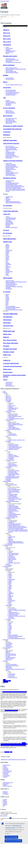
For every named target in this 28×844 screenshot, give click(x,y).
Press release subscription (10, 343)
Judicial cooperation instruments (13, 160)
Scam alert (5, 776)
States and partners (9, 238)
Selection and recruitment (11, 102)
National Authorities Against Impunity (13, 202)
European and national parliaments (13, 307)
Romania (7, 270)
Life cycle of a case (10, 146)
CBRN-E (8, 216)
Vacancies (8, 100)
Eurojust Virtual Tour (10, 79)
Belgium (7, 245)
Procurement (7, 87)
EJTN (7, 302)
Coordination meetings (10, 152)
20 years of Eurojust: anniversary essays (14, 84)
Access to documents (9, 108)
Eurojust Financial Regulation (12, 72)
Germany (8, 256)
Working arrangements (10, 283)
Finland (7, 253)
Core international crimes (11, 217)
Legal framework (6, 765)
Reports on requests (10, 111)
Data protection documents (11, 122)
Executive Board (9, 48)
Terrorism (8, 226)
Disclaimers (6, 134)
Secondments (8, 103)
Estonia (7, 252)
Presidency (8, 49)
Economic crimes (9, 222)
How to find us (9, 383)
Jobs (4, 97)
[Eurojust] (4, 8)
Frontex (7, 296)
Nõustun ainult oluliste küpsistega (13, 840)
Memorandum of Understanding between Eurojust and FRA (13, 759)
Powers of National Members (12, 147)
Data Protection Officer (10, 120)
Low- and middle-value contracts (12, 92)
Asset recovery (9, 163)
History (5, 82)
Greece (7, 257)
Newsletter (6, 346)
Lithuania (8, 263)
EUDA (7, 303)
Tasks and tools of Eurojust (11, 143)
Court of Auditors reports (11, 71)
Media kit (6, 337)
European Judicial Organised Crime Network (15, 186)
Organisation (7, 44)
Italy (7, 260)
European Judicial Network (11, 184)
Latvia (7, 262)
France (7, 255)
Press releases (6, 793)
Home (4, 25)
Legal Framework (9, 52)
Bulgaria (7, 246)
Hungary (7, 258)
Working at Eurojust (10, 101)
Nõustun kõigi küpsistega (11, 837)
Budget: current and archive (11, 67)
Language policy (6, 775)
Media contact (7, 334)
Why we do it (7, 41)
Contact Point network (10, 285)
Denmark (8, 251)
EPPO (7, 295)
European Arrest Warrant (11, 165)
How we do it (7, 38)
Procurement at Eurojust (11, 90)
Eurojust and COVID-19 (11, 155)
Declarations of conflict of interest (13, 126)
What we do (6, 36)
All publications (8, 316)
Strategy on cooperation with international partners (16, 281)
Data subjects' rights (10, 119)
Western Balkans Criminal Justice (12, 201)
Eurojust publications (10, 314)
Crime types (6, 214)
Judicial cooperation (10, 140)
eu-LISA (7, 299)
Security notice (9, 384)
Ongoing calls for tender (11, 91)
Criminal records (9, 171)
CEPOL (7, 297)
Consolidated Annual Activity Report (13, 62)
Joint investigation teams (11, 169)
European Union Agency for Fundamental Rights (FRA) (14, 691)
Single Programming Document (12, 59)
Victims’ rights (9, 157)
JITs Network (8, 181)
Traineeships (8, 105)
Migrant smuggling (10, 223)
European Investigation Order (12, 166)
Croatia (7, 247)
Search (2, 16)
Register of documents (10, 112)
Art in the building (9, 78)
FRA (7, 305)
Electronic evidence (10, 168)
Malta (7, 265)
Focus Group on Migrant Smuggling (13, 187)
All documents (7, 319)
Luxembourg (8, 264)
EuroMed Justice (9, 196)
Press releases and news (10, 340)
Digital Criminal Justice (10, 175)
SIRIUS (7, 197)
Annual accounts (9, 70)
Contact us (6, 360)
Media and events (9, 331)
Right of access (9, 110)
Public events (7, 354)
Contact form (4, 815)
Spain (7, 273)
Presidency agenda (8, 352)
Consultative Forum (10, 180)
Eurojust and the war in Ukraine (12, 156)
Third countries (7, 278)
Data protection (7, 115)
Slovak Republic (9, 271)
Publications (5, 639)
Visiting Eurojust (9, 382)
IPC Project (8, 199)
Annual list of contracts (10, 94)
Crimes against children (10, 219)
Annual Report (9, 61)
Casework (6, 230)
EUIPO (7, 300)
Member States (7, 241)
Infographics (7, 322)
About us (6, 30)
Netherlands (8, 266)
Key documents (7, 205)
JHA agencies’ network (10, 308)
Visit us (5, 379)
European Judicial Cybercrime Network (14, 185)
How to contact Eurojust (11, 148)
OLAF (7, 301)
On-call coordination (10, 154)
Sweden (7, 275)
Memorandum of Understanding (11, 710)
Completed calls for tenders (11, 93)
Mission (7, 53)
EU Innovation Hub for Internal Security (14, 309)
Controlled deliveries (10, 174)
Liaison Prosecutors (10, 280)
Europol (7, 294)
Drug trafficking (9, 221)
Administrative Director (10, 50)
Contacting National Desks (11, 363)
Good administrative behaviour (12, 129)
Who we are (6, 33)
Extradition (8, 170)
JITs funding (5, 769)
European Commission (10, 306)
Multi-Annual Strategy (10, 58)
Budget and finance (9, 65)
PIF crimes (8, 225)
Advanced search (8, 325)
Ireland (7, 259)
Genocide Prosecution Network (12, 183)
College (7, 47)
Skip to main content (5, 1)
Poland (7, 268)
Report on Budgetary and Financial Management (16, 69)
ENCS (7, 150)
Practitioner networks (9, 178)
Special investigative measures (12, 172)
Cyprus (7, 249)
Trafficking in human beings (11, 227)
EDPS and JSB (9, 123)
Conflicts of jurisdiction (10, 164)
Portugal (7, 269)
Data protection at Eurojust (11, 118)
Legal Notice (6, 132)
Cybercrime (8, 220)
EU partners (6, 291)
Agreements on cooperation (11, 284)
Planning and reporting (10, 56)
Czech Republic (9, 250)
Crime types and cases (10, 211)
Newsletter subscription (10, 349)
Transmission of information (11, 149)
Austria (7, 244)
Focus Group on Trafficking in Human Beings (15, 188)
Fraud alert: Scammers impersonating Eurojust (15, 669)
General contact (7, 372)
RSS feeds (5, 791)
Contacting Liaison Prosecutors (12, 366)
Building (5, 75)
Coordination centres (10, 153)
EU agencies (7, 752)
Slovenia (7, 272)
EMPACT (8, 200)
